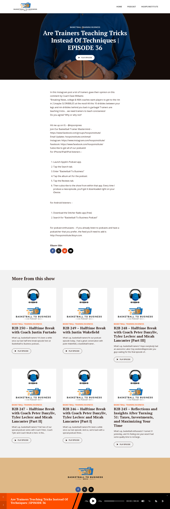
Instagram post (64, 92)
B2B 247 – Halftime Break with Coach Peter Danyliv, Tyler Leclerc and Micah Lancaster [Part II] (34, 415)
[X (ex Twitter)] (84, 489)
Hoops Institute (149, 6)
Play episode (86, 57)
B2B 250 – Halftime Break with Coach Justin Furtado (34, 330)
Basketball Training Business (85, 27)
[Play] (93, 501)
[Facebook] (78, 489)
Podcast (131, 6)
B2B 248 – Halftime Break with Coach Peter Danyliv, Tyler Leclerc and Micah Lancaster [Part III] (136, 334)
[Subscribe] (156, 501)
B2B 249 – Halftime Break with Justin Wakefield (84, 330)
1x (149, 501)
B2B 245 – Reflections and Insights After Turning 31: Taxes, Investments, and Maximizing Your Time (135, 417)
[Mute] (142, 501)
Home (119, 6)
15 (86, 501)
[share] (162, 501)
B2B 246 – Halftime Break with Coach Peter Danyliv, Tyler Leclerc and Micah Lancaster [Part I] (85, 415)
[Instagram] (91, 489)
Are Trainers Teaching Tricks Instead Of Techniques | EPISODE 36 (39, 501)
